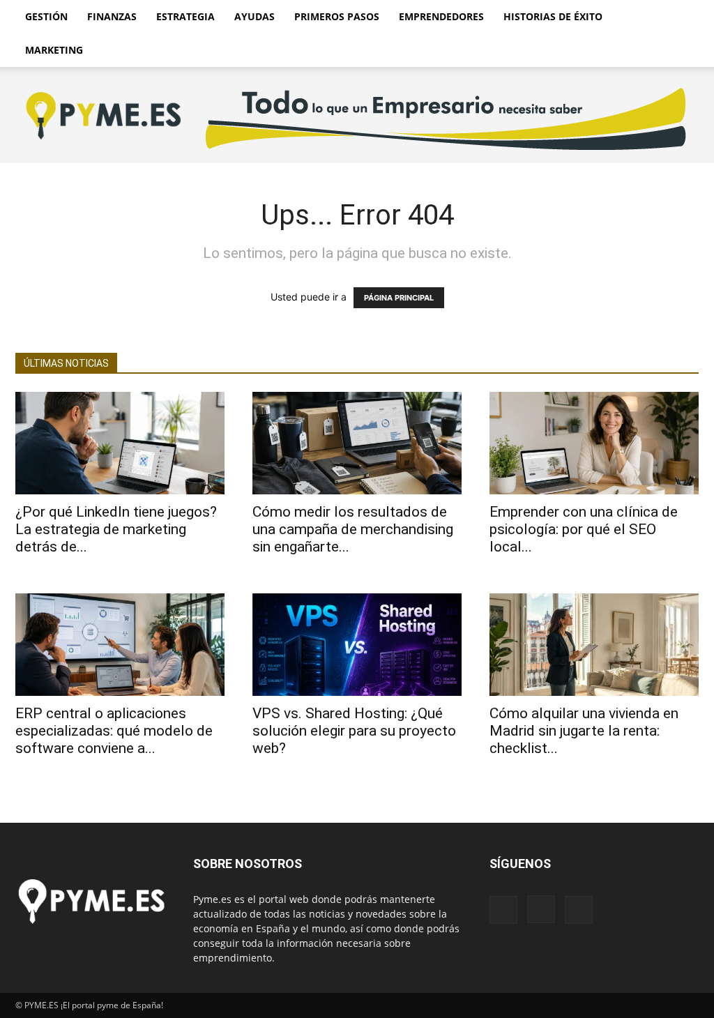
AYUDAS (254, 16)
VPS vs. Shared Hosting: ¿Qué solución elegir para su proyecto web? (354, 731)
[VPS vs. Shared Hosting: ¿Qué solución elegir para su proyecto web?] (357, 644)
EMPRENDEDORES (441, 16)
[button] (682, 17)
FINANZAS (112, 16)
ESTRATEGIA (185, 16)
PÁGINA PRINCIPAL (399, 298)
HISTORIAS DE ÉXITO (552, 16)
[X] (579, 910)
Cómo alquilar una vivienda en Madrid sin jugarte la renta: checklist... (583, 731)
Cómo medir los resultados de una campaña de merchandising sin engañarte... (352, 529)
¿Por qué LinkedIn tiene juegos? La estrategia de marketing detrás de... (116, 529)
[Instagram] (541, 909)
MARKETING (54, 49)
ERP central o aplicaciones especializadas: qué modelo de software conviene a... (114, 731)
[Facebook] (503, 910)
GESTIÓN (46, 16)
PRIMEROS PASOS (336, 16)
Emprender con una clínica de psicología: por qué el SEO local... (583, 529)
